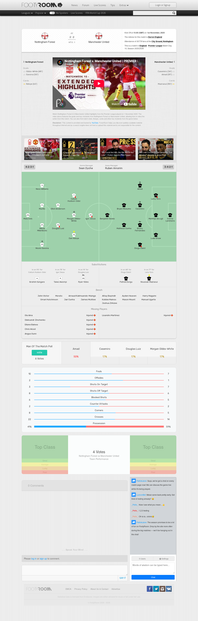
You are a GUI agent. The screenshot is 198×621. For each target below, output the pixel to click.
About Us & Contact (99, 588)
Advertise (116, 588)
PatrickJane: (142, 480)
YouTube (95, 122)
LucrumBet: (142, 494)
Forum (85, 5)
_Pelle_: (135, 504)
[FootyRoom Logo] (43, 5)
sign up (43, 558)
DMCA (68, 588)
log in (34, 558)
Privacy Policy (80, 588)
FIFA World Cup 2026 (96, 12)
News (74, 5)
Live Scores (100, 5)
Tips (112, 5)
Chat (153, 577)
